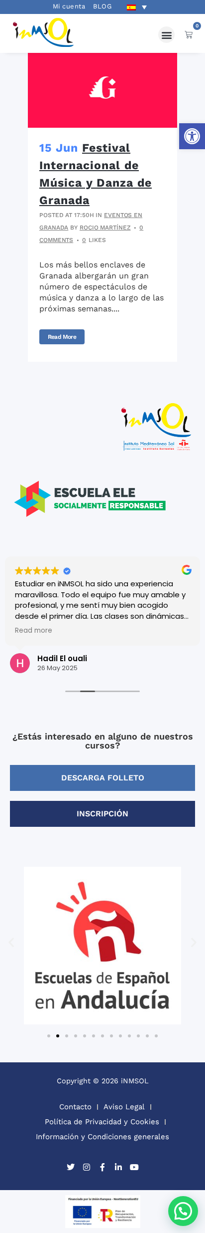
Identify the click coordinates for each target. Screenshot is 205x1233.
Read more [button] (33, 630)
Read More (62, 336)
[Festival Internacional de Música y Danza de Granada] (102, 90)
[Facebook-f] (102, 1167)
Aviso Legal (124, 1106)
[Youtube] (134, 1167)
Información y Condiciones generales (102, 1136)
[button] (192, 136)
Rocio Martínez (105, 227)
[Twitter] (71, 1167)
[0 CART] (189, 34)
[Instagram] (87, 1167)
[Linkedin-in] (118, 1167)
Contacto (75, 1106)
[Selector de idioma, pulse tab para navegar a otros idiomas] (136, 7)
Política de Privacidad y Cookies (102, 1121)
